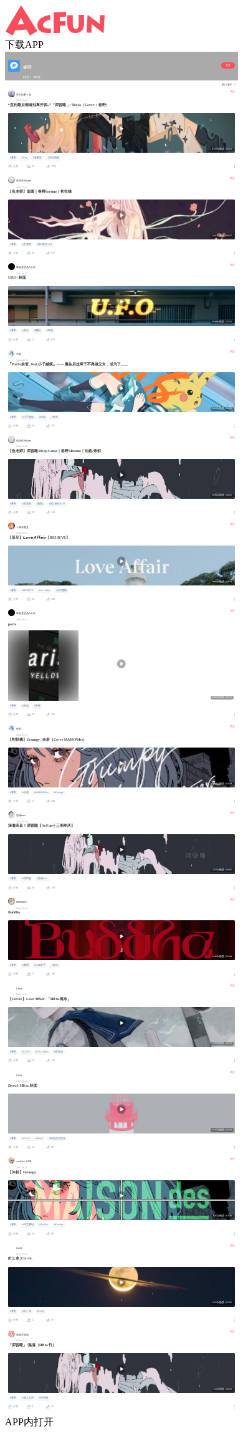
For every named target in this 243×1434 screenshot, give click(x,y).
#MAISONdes (41, 792)
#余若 (42, 417)
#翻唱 (37, 330)
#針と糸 (26, 1311)
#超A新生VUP (44, 244)
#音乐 (25, 330)
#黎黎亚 (37, 157)
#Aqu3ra (43, 1224)
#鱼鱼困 (58, 1052)
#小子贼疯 (28, 417)
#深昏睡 (26, 878)
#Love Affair (42, 1052)
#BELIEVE (27, 590)
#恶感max (42, 878)
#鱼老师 (26, 244)
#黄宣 (55, 417)
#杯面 (50, 330)
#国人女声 (28, 1398)
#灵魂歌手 (39, 965)
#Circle (26, 1052)
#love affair (44, 590)
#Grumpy (59, 792)
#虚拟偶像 (53, 157)
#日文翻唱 (61, 590)
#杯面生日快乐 (57, 1138)
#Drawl (39, 1138)
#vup (24, 157)
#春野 (13, 157)
